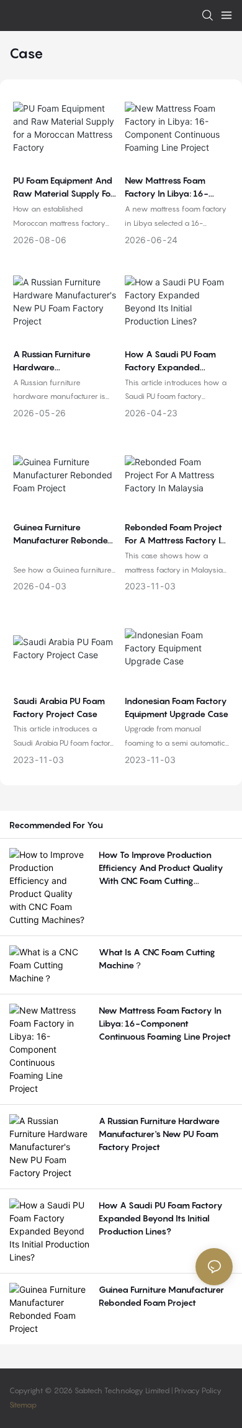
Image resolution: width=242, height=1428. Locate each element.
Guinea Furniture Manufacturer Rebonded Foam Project (63, 534)
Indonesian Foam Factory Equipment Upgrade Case (176, 707)
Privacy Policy (198, 1390)
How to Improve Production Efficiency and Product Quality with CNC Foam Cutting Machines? (161, 868)
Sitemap (23, 1404)
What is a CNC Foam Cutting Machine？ (157, 958)
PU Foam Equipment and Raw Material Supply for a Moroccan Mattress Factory (63, 187)
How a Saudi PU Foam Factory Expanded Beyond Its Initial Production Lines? (170, 361)
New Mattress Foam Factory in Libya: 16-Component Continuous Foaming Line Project (173, 187)
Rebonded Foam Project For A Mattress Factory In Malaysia (175, 534)
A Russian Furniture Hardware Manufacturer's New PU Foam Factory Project (61, 361)
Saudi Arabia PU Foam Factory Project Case (59, 707)
